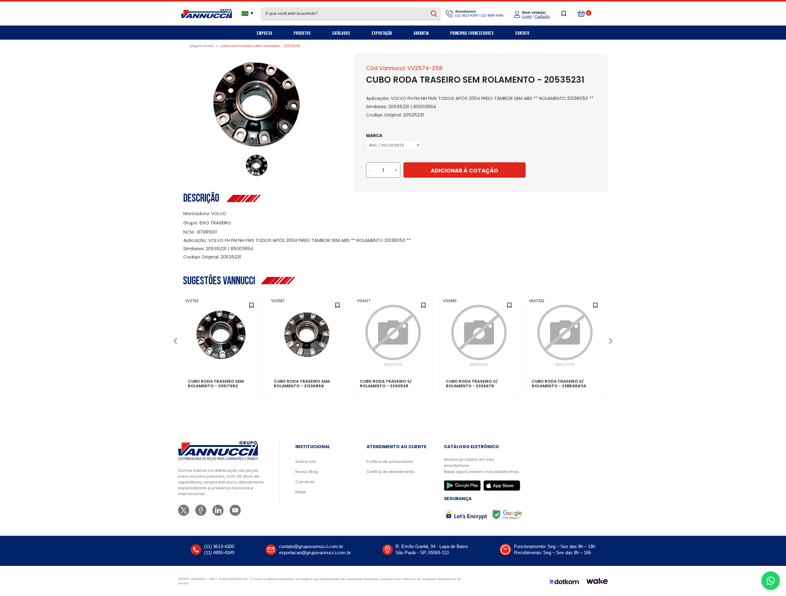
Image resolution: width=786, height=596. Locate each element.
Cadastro (542, 16)
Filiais (300, 492)
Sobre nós (305, 461)
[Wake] (597, 582)
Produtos (302, 33)
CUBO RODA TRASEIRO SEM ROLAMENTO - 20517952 (216, 384)
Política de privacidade (390, 461)
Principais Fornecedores (472, 33)
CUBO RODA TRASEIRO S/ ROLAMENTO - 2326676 (472, 384)
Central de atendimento (391, 472)
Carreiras (304, 482)
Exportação (382, 33)
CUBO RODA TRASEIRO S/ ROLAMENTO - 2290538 (386, 384)
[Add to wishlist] (251, 304)
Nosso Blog (306, 472)
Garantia (421, 33)
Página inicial (202, 45)
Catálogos (341, 33)
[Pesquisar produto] (434, 13)
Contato (522, 33)
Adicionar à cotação (221, 360)
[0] (581, 13)
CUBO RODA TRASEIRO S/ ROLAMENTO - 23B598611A (559, 384)
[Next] (610, 340)
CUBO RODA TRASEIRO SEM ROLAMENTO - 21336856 (302, 384)
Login (527, 16)
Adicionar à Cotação (464, 170)
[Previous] (175, 340)
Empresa (264, 33)
